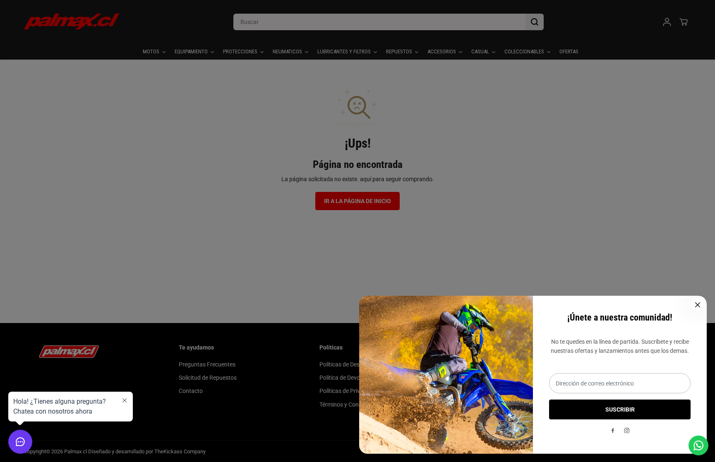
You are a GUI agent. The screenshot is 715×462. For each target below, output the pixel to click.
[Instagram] (627, 431)
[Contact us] (698, 445)
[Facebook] (613, 431)
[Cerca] (698, 305)
